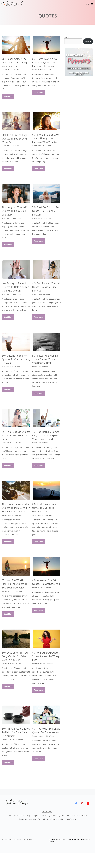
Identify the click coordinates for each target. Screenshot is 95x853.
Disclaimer (85, 839)
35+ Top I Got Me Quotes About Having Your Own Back (16, 435)
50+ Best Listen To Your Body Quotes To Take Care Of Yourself (15, 656)
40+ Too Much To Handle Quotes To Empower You (46, 731)
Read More (8, 96)
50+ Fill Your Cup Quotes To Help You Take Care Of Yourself (16, 732)
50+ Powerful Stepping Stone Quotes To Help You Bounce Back (45, 359)
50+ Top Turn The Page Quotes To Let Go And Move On (14, 139)
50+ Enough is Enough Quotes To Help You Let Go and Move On (15, 287)
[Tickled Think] (12, 4)
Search (66, 37)
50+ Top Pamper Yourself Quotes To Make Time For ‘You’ (46, 287)
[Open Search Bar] (88, 4)
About (51, 842)
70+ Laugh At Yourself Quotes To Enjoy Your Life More (14, 211)
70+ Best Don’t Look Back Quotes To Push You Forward (46, 211)
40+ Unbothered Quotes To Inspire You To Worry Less (46, 656)
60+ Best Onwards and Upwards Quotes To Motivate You (44, 508)
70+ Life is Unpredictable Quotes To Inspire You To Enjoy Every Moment (16, 508)
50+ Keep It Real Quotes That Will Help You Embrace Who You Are (45, 138)
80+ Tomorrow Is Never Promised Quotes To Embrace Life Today (45, 62)
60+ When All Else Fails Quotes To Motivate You (46, 582)
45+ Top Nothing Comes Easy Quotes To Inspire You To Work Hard (45, 435)
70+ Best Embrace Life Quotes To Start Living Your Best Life (14, 62)
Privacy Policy (73, 839)
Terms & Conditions (57, 839)
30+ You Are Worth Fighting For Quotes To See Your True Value (15, 584)
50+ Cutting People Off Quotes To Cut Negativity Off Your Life (16, 359)
